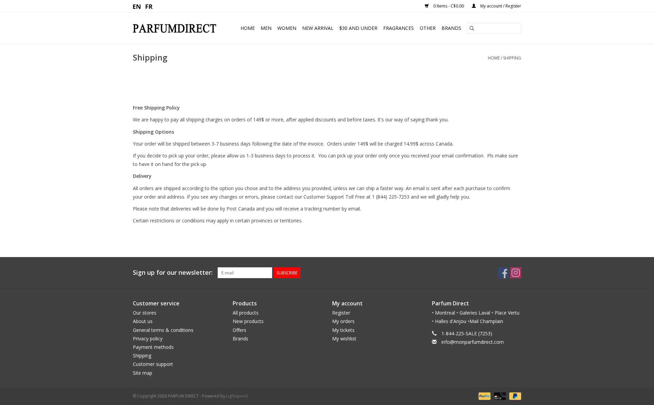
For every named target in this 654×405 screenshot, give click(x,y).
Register (341, 312)
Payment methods (153, 347)
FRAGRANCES (398, 28)
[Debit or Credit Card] (499, 396)
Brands (451, 28)
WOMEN (286, 28)
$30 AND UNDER (358, 28)
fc (149, 6)
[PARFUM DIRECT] (177, 28)
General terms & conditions (163, 330)
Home (247, 28)
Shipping (512, 58)
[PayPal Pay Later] (514, 396)
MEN (266, 28)
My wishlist (344, 338)
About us (143, 321)
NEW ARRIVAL (317, 28)
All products (246, 312)
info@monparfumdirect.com (472, 342)
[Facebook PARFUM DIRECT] (503, 272)
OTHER (428, 28)
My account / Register (500, 6)
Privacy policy (147, 338)
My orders (343, 321)
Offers (239, 330)
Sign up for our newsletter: (173, 272)
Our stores (144, 312)
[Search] (472, 28)
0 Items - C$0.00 (448, 6)
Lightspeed (237, 396)
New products (248, 321)
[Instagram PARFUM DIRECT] (515, 272)
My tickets (343, 330)
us (137, 6)
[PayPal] (484, 396)
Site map (142, 373)
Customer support (153, 364)
